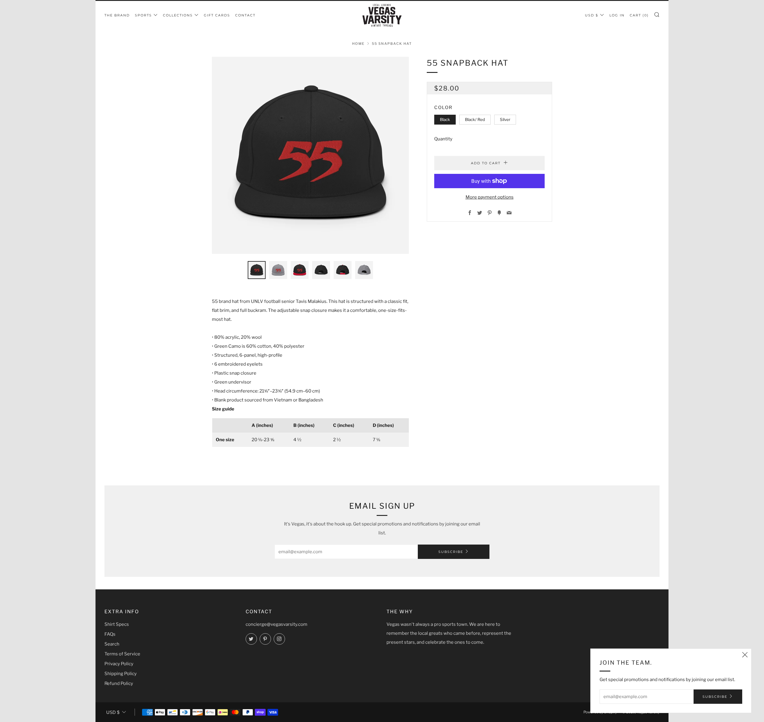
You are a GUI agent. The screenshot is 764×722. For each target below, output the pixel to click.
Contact (245, 15)
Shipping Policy (120, 673)
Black (445, 119)
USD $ (591, 15)
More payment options (490, 197)
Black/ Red (475, 119)
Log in (617, 15)
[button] (257, 270)
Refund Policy (118, 683)
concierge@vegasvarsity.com (276, 624)
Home (358, 44)
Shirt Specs (116, 624)
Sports (143, 15)
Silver (505, 119)
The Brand (117, 15)
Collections (178, 15)
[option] (310, 155)
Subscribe (450, 552)
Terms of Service (122, 654)
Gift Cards (217, 15)
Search (111, 644)
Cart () (639, 15)
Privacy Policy (118, 663)
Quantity (443, 139)
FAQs (109, 634)
